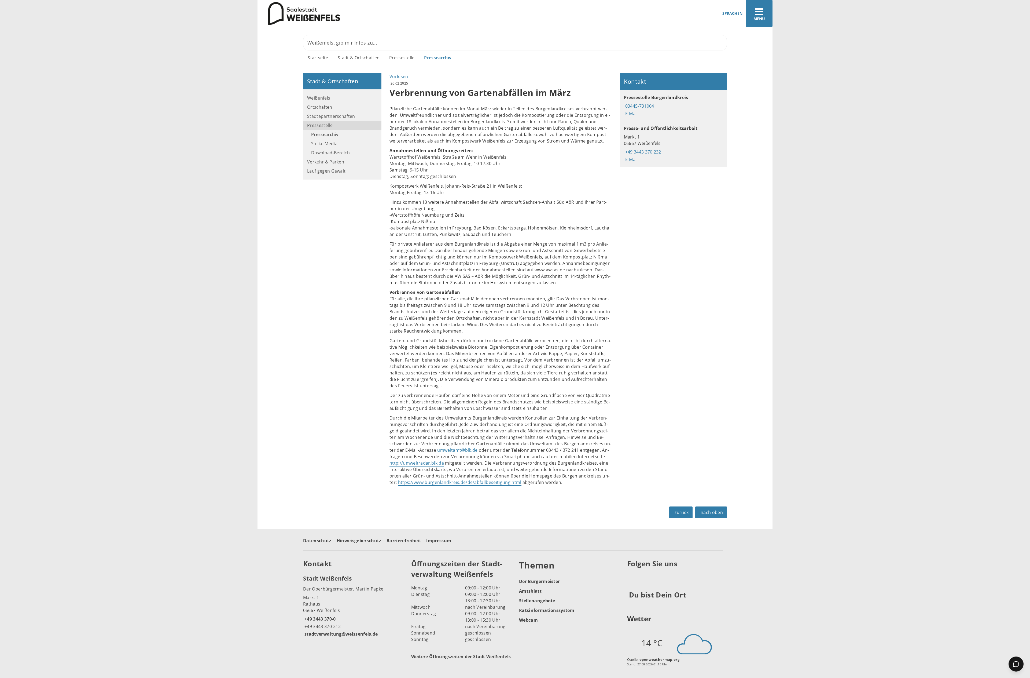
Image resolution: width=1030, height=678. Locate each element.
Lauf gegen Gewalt (326, 171)
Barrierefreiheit (404, 541)
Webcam (528, 620)
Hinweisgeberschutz (359, 541)
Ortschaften (319, 107)
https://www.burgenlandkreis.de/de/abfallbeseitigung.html (459, 482)
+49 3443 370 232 (642, 152)
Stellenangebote (537, 601)
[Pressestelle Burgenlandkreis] (673, 105)
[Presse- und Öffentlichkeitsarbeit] (673, 144)
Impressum (438, 541)
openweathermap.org (659, 659)
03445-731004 (639, 106)
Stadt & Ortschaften (359, 58)
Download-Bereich (330, 153)
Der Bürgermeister (539, 581)
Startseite (318, 58)
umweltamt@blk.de (457, 450)
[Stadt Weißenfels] (353, 605)
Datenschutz (317, 541)
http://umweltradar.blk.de (416, 463)
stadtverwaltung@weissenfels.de (340, 634)
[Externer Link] (632, 577)
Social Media (324, 144)
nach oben (712, 512)
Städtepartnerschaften (331, 116)
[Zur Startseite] (384, 13)
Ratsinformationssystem (546, 610)
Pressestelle (402, 58)
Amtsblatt (530, 591)
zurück (682, 512)
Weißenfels (318, 98)
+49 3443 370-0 (319, 619)
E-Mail (631, 113)
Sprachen (732, 13)
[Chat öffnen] (1016, 664)
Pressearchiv (437, 58)
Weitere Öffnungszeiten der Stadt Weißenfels (461, 656)
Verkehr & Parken (325, 162)
